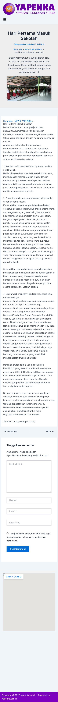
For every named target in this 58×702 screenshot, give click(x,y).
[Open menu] (5, 19)
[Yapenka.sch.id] (29, 8)
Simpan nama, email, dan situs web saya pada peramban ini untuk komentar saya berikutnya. (29, 537)
